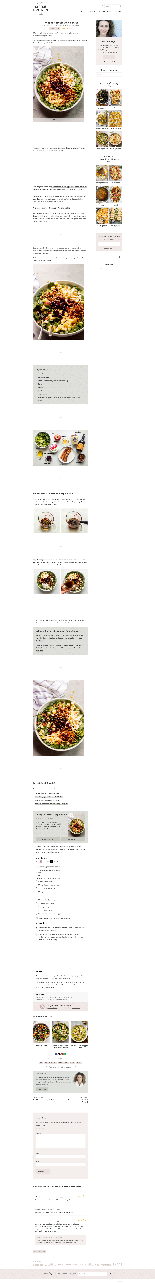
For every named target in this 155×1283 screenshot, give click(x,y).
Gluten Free (52, 1062)
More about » (42, 1089)
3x (57, 861)
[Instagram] (100, 6)
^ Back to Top (37, 1281)
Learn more (108, 56)
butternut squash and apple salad (63, 187)
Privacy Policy (84, 1281)
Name (37, 1153)
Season (79, 1062)
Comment (39, 1133)
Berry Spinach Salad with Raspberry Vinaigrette (51, 803)
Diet (41, 1062)
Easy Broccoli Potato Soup (58, 638)
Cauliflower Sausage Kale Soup (45, 1100)
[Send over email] (64, 1054)
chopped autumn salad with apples (52, 189)
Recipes (53, 20)
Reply (59, 1209)
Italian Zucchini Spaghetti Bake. (43, 43)
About (110, 11)
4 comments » (76, 25)
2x (54, 861)
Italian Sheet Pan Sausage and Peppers (54, 648)
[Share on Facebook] (56, 1054)
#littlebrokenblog (76, 1008)
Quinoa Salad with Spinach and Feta (47, 793)
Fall (46, 1062)
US (40, 861)
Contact (118, 11)
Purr (120, 1281)
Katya (47, 25)
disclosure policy (69, 1058)
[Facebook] (98, 6)
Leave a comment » (65, 1067)
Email (37, 1162)
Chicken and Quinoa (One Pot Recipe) (76, 1101)
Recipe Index (91, 11)
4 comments (53, 1067)
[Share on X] (59, 1054)
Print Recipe (49, 839)
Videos (102, 11)
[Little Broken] (40, 8)
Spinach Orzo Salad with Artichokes (47, 800)
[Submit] (120, 6)
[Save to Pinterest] (62, 1054)
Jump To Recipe (55, 28)
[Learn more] (109, 28)
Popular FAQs (68, 1281)
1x (51, 861)
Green (60, 1062)
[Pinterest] (102, 6)
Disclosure (76, 1281)
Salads (59, 20)
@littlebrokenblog (52, 1008)
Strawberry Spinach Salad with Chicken (49, 797)
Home (81, 11)
